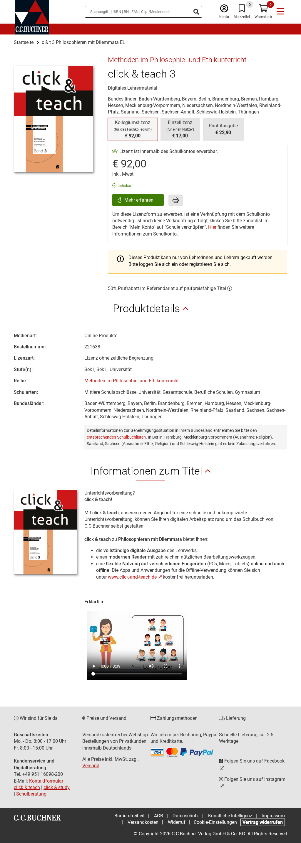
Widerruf (176, 822)
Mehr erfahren (139, 200)
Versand (90, 765)
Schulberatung (31, 794)
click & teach (27, 787)
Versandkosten (143, 822)
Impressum (273, 816)
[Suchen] (196, 12)
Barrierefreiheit (129, 816)
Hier (212, 227)
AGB (158, 816)
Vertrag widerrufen (263, 822)
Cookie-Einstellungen (215, 822)
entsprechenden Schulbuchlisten (116, 437)
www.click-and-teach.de (132, 577)
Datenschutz (186, 816)
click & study (57, 787)
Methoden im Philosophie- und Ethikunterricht (131, 380)
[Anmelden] (224, 10)
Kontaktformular (46, 781)
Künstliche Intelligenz (230, 816)
